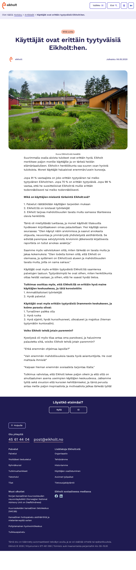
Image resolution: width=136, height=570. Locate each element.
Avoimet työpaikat (64, 477)
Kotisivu (18, 15)
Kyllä (59, 409)
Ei (78, 409)
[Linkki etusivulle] (9, 5)
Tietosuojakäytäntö (65, 482)
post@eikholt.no (48, 439)
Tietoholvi (13, 477)
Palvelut (12, 453)
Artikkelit (29, 15)
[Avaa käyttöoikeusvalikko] (124, 5)
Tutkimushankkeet (17, 471)
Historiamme (61, 465)
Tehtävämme (61, 459)
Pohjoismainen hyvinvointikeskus (25, 526)
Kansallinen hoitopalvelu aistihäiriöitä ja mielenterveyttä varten (28, 519)
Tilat (10, 482)
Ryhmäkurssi (14, 465)
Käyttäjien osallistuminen (67, 471)
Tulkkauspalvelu (16, 532)
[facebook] (56, 496)
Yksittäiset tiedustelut (19, 459)
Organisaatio (61, 453)
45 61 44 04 (18, 439)
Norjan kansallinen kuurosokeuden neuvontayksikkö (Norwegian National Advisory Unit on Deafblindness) (27, 499)
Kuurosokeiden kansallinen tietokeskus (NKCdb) (28, 510)
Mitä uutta (68, 31)
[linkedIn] (61, 496)
